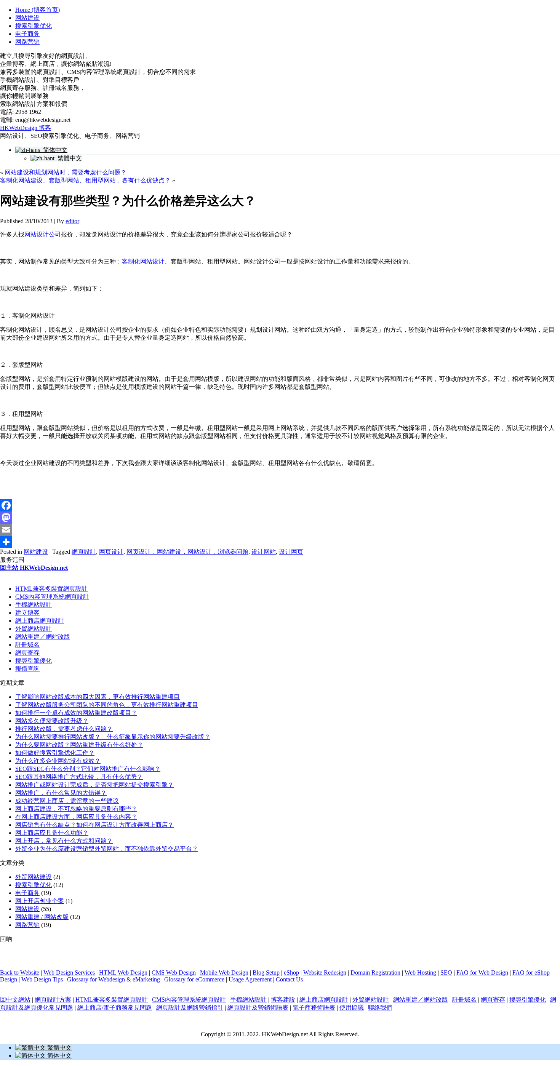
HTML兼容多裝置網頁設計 (51, 588)
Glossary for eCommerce (194, 979)
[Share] (280, 542)
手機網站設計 (33, 604)
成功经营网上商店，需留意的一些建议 (67, 801)
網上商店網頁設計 (39, 620)
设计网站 (263, 551)
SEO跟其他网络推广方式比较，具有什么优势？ (79, 777)
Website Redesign (324, 972)
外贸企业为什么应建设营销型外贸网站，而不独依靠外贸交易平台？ (106, 848)
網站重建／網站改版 (42, 636)
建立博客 (27, 612)
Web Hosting (420, 972)
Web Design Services (69, 972)
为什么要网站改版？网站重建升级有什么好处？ (79, 745)
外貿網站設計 (33, 628)
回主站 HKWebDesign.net (34, 567)
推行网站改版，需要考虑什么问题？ (64, 729)
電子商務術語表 (314, 1007)
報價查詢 (27, 668)
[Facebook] (280, 505)
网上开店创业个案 (39, 901)
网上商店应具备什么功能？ (51, 832)
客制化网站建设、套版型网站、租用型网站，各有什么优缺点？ (85, 180)
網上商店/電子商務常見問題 (114, 1007)
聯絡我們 (380, 1007)
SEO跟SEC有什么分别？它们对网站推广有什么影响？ (87, 769)
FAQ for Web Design (482, 972)
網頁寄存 (27, 652)
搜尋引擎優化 (33, 660)
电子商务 (27, 33)
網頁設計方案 (53, 999)
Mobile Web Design (224, 972)
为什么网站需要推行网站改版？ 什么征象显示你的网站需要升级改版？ (112, 737)
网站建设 (27, 17)
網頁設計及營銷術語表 (257, 1007)
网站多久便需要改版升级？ (51, 721)
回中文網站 (15, 999)
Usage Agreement (250, 979)
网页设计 (111, 551)
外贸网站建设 (33, 877)
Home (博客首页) (37, 9)
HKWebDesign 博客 (25, 128)
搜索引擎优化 (33, 25)
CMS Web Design (174, 972)
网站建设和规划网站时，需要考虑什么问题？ (65, 172)
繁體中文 (68, 158)
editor (72, 221)
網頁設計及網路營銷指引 (189, 1007)
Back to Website (19, 972)
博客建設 (283, 999)
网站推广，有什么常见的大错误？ (61, 793)
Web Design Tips (42, 979)
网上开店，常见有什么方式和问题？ (64, 840)
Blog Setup (266, 972)
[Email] (280, 530)
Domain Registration (375, 972)
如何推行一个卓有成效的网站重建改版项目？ (76, 713)
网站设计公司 (42, 234)
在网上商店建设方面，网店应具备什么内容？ (76, 816)
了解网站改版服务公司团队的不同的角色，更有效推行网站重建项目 (106, 705)
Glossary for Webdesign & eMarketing (113, 979)
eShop (291, 972)
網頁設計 (84, 551)
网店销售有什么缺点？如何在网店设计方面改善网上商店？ (94, 824)
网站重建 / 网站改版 (42, 917)
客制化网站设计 (143, 261)
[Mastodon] (280, 517)
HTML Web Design (123, 972)
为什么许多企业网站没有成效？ (58, 761)
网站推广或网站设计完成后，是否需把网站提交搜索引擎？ (94, 785)
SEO (446, 972)
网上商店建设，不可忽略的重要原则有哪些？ (76, 808)
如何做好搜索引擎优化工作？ (54, 753)
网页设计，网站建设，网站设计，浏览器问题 (187, 551)
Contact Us (289, 979)
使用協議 (351, 1007)
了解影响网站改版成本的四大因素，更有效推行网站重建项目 (97, 697)
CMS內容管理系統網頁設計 (52, 596)
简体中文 (53, 150)
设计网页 (291, 551)
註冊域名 (27, 644)
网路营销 (27, 41)
